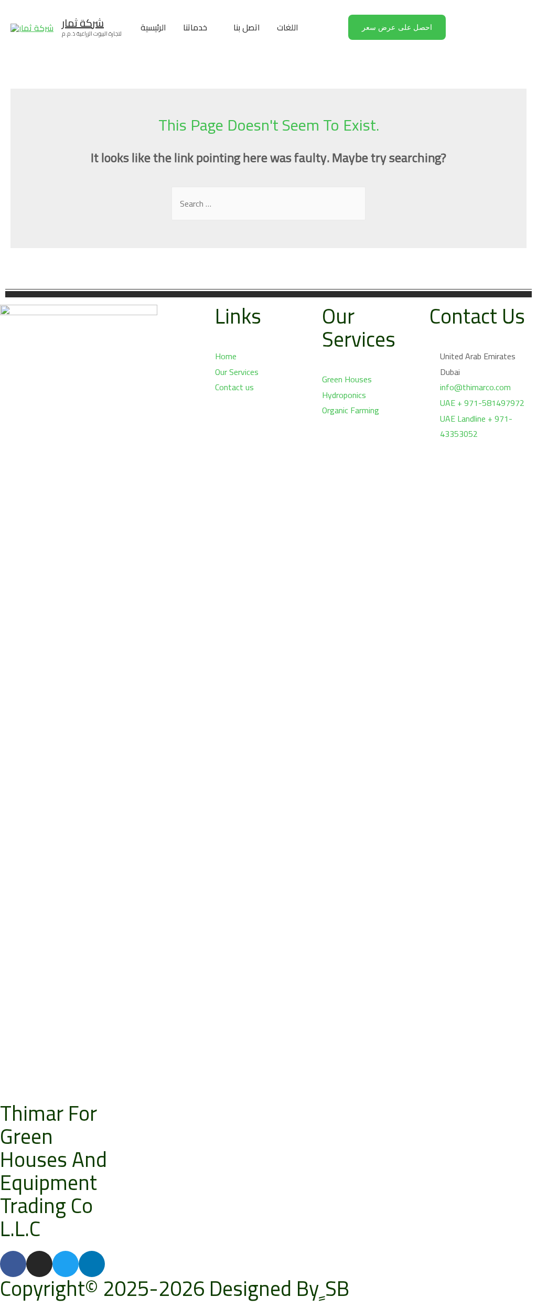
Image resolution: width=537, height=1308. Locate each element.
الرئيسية (153, 27)
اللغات (287, 27)
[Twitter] (65, 1264)
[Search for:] (268, 203)
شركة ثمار (83, 23)
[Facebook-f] (13, 1264)
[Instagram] (39, 1264)
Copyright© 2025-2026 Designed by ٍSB (174, 1288)
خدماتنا (195, 27)
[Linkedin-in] (92, 1264)
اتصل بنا (246, 27)
